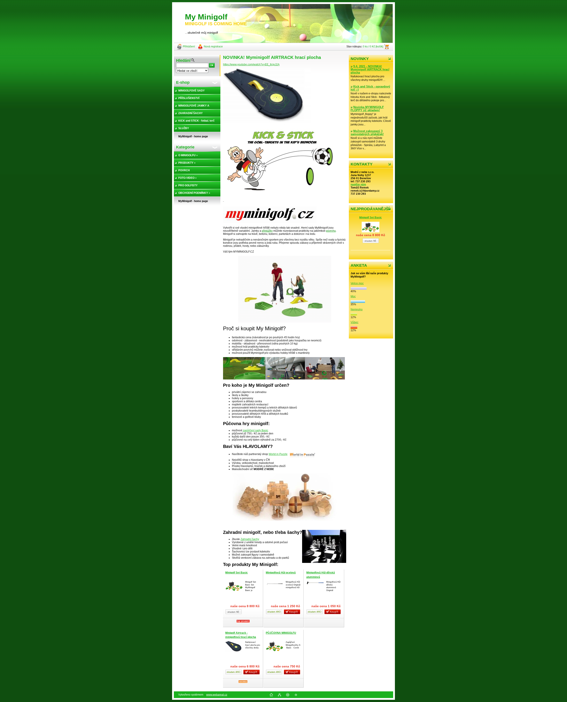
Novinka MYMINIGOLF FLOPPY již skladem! (367, 109)
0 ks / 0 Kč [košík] (373, 46)
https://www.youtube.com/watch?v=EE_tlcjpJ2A (251, 64)
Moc (353, 296)
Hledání (183, 60)
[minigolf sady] (284, 321)
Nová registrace (213, 46)
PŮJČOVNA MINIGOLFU (281, 632)
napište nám (358, 184)
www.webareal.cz (216, 694)
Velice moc (357, 283)
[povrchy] (284, 378)
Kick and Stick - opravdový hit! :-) (370, 88)
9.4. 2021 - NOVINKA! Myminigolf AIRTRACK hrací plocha (370, 69)
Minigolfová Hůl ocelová (281, 572)
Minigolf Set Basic (370, 217)
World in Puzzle (278, 454)
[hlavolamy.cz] (285, 519)
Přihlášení (189, 46)
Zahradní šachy (250, 539)
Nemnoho (357, 309)
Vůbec (354, 322)
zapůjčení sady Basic (255, 430)
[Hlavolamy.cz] (302, 454)
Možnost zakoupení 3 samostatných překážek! (367, 133)
